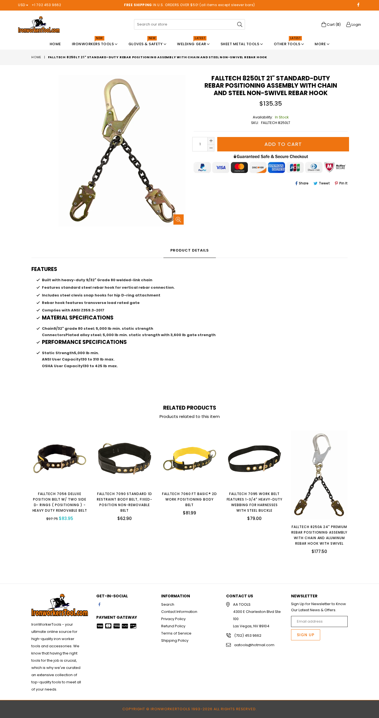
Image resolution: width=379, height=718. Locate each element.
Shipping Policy (174, 640)
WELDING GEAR (192, 43)
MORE (321, 44)
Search (167, 604)
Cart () (333, 24)
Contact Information (179, 611)
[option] (55, 479)
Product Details (189, 250)
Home (55, 44)
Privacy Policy (173, 618)
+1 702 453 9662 (46, 4)
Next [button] (353, 489)
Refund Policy (173, 626)
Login (356, 24)
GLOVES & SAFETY (146, 43)
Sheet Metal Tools (240, 44)
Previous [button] (26, 489)
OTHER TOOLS (287, 43)
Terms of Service (176, 633)
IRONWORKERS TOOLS (93, 43)
